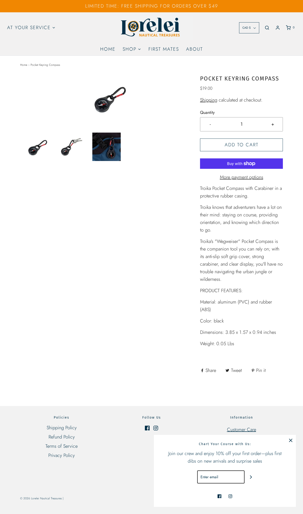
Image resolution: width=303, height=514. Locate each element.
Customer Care (241, 429)
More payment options (241, 177)
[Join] (251, 476)
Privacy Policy (61, 455)
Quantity (207, 112)
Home (108, 49)
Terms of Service (61, 446)
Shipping (208, 100)
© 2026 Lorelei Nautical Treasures (41, 498)
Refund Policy (62, 437)
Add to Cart (241, 144)
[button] (35, 147)
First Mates (163, 49)
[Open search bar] (267, 27)
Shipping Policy (62, 427)
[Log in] (278, 27)
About (194, 49)
